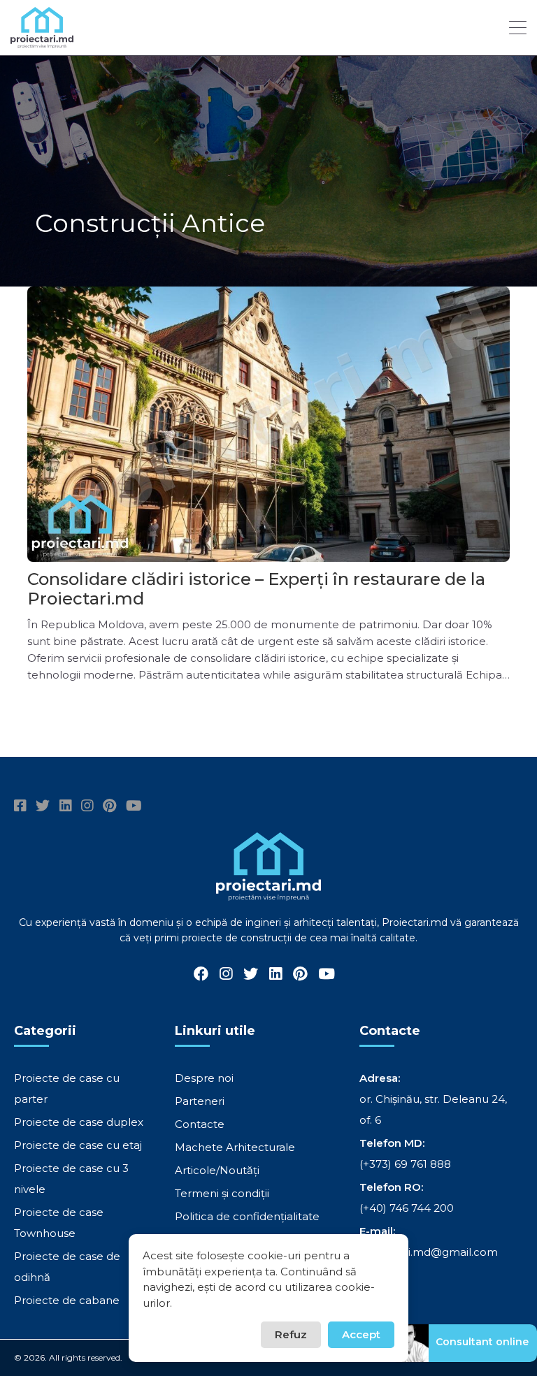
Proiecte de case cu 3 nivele (71, 1178)
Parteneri (199, 1101)
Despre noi (204, 1078)
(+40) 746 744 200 (406, 1208)
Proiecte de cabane (67, 1300)
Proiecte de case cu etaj (78, 1145)
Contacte (199, 1124)
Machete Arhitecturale (235, 1147)
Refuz (291, 1334)
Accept (361, 1334)
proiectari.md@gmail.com (428, 1252)
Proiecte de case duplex (78, 1122)
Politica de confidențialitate (247, 1216)
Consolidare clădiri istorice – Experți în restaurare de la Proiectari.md (256, 589)
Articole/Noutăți (217, 1170)
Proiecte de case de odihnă (67, 1267)
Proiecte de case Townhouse (58, 1222)
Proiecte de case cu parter (67, 1088)
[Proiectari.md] (41, 41)
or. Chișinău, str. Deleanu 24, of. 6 (433, 1109)
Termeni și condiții (222, 1193)
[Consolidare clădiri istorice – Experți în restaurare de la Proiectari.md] (268, 424)
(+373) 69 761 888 (405, 1164)
